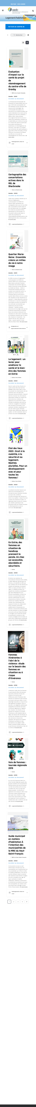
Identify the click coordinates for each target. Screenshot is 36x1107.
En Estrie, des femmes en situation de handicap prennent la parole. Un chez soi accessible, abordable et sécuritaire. (16, 554)
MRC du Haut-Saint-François (19, 857)
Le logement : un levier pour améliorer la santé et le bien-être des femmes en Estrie (17, 366)
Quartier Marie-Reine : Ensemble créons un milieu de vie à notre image (17, 260)
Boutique (13, 4)
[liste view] (27, 42)
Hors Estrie (18, 377)
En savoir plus (12, 219)
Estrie (13, 377)
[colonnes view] (23, 42)
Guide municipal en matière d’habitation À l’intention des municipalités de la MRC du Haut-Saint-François (17, 845)
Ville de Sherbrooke (17, 189)
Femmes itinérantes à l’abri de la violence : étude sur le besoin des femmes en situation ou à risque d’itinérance (17, 666)
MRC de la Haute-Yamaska (18, 93)
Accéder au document (16, 98)
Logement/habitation (17, 224)
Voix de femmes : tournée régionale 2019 (17, 765)
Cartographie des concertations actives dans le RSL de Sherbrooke (17, 180)
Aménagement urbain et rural (18, 142)
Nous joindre (21, 4)
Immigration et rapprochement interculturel (18, 327)
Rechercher (19, 35)
